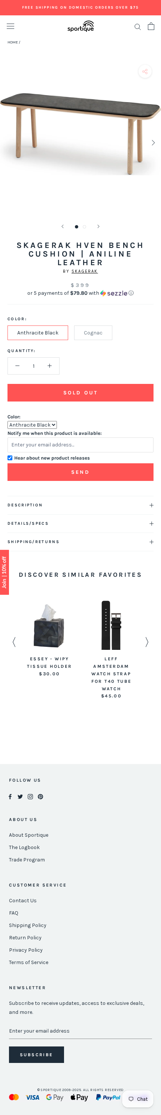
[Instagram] (30, 796)
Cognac (93, 333)
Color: (14, 416)
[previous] (8, 142)
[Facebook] (10, 796)
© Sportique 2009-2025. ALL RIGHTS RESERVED (80, 1090)
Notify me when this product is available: (54, 433)
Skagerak (85, 271)
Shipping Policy (27, 925)
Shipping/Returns (33, 541)
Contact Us (23, 900)
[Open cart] (151, 26)
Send (80, 472)
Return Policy (25, 937)
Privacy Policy (26, 950)
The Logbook (24, 847)
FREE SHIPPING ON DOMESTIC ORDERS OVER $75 (80, 7)
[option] (49, 639)
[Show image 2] (84, 226)
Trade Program (27, 860)
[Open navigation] (10, 26)
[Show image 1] (76, 226)
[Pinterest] (40, 796)
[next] (152, 142)
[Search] (137, 26)
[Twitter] (20, 796)
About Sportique (28, 835)
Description (25, 505)
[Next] (98, 226)
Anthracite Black (37, 333)
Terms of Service (28, 962)
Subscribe (36, 1054)
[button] (80, 293)
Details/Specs (28, 523)
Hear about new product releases (52, 458)
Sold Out (80, 393)
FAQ (13, 913)
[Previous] (62, 226)
